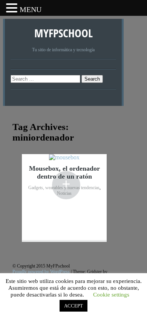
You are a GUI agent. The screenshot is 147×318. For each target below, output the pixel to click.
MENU (30, 9)
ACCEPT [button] (73, 306)
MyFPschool (63, 33)
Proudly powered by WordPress (41, 271)
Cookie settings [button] (111, 295)
